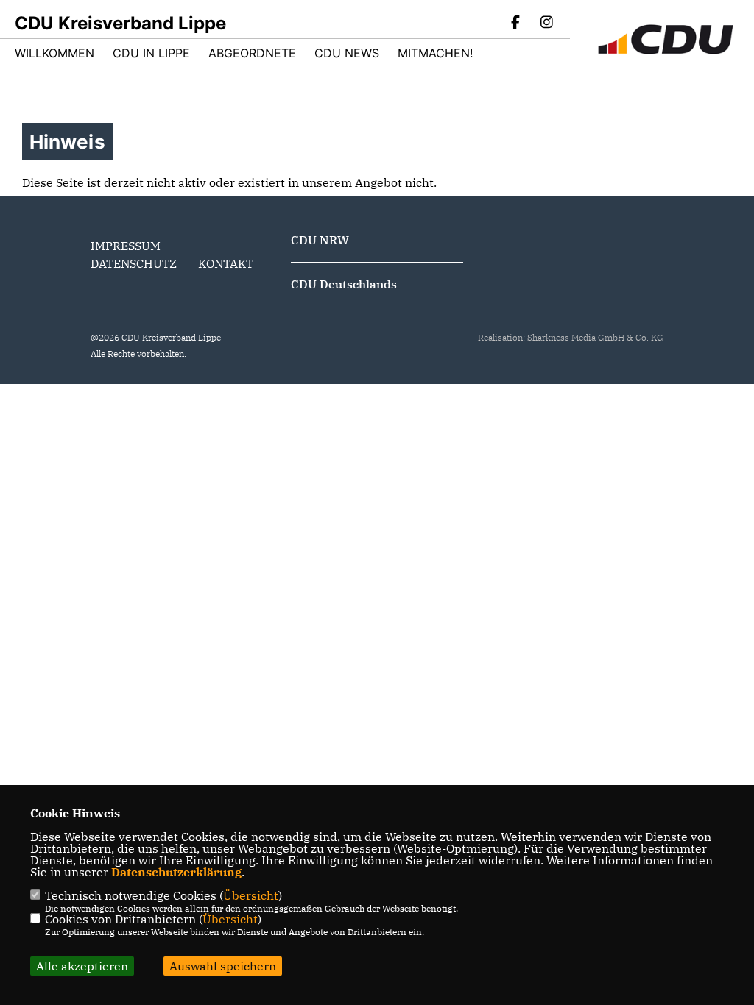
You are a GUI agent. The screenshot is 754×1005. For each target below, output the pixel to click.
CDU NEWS (346, 53)
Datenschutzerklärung (176, 871)
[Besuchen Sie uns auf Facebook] (516, 23)
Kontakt (225, 263)
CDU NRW (320, 239)
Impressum (126, 245)
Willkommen (54, 53)
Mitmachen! (435, 53)
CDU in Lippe (151, 53)
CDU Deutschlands (344, 284)
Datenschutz (134, 263)
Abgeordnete (252, 53)
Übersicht (250, 895)
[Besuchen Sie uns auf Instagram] (546, 23)
